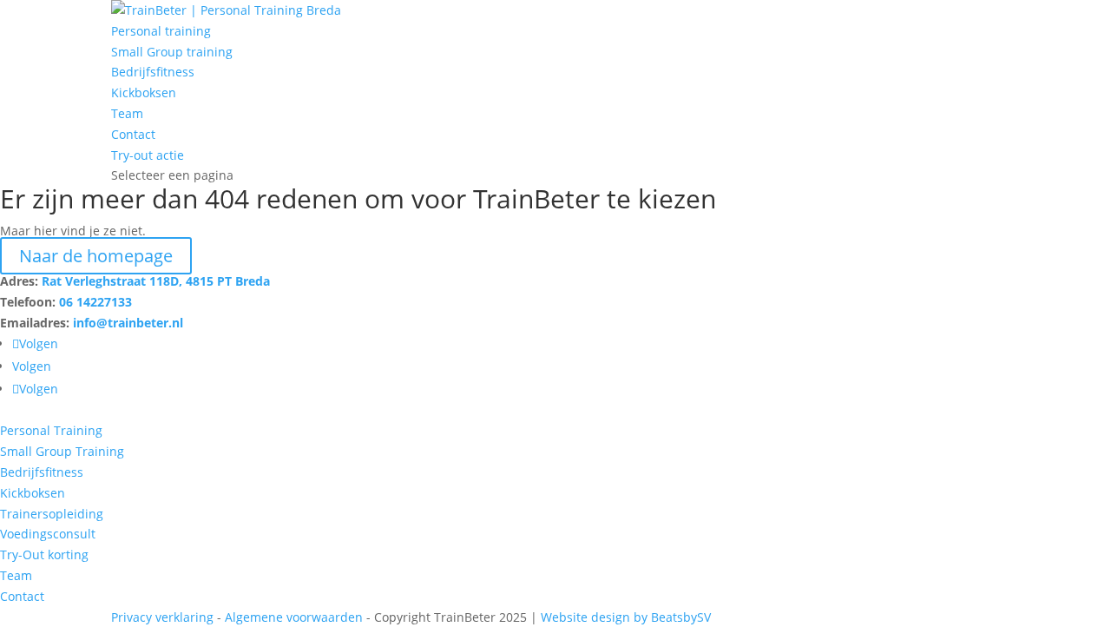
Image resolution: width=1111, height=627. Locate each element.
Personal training (161, 31)
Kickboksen (143, 92)
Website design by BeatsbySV (626, 617)
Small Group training (172, 51)
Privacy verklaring (162, 617)
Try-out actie (147, 155)
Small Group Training (62, 451)
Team (127, 113)
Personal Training (51, 430)
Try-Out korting (44, 554)
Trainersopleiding (51, 513)
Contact (133, 134)
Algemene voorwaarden (294, 617)
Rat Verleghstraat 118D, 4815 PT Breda (156, 281)
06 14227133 (95, 302)
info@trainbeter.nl (128, 322)
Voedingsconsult (47, 533)
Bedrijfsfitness (152, 71)
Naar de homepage (96, 255)
